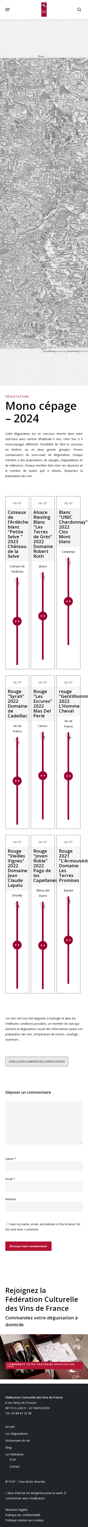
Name (10, 1159)
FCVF (12, 1460)
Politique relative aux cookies (24, 1520)
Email (10, 1179)
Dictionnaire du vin (17, 1440)
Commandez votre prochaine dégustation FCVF (40, 1365)
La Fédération (14, 1454)
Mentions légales (16, 1510)
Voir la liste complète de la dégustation (37, 1061)
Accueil (10, 1427)
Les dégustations (16, 1433)
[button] (7, 10)
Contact (14, 1466)
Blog (8, 1447)
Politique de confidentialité (22, 1515)
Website (10, 1199)
